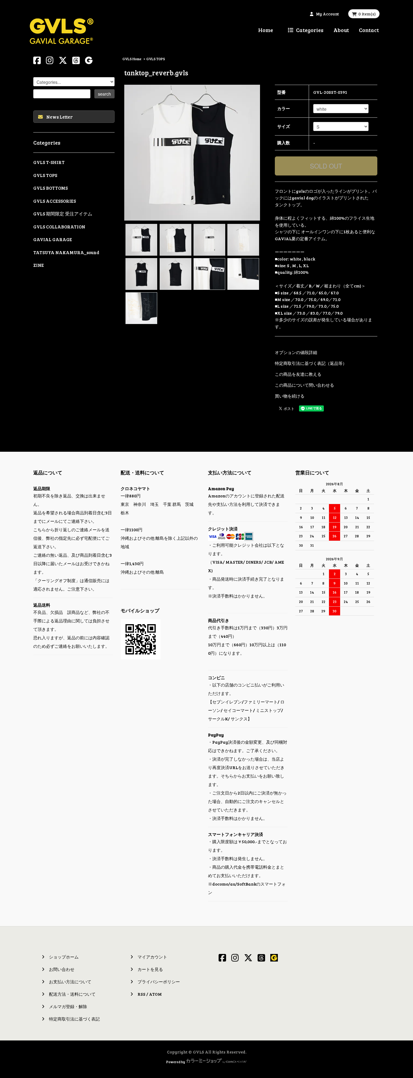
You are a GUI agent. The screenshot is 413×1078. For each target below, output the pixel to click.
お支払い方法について (70, 982)
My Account (327, 14)
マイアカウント (152, 957)
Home (265, 30)
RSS (141, 994)
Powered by (175, 1062)
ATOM (155, 994)
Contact (369, 30)
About (341, 30)
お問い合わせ (61, 969)
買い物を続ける (289, 396)
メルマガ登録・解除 (68, 1006)
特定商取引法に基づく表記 (74, 1019)
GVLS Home (131, 58)
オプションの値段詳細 (296, 352)
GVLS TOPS (155, 58)
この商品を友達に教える (298, 374)
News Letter (59, 116)
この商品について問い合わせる (304, 385)
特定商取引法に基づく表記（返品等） (311, 363)
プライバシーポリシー (159, 982)
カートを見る (150, 969)
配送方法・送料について (72, 994)
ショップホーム (64, 957)
